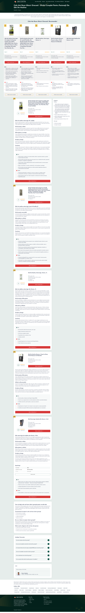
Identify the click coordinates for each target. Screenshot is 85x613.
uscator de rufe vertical (41, 592)
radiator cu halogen (41, 590)
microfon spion (34, 592)
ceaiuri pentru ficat (66, 592)
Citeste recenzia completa (11, 94)
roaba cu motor (21, 590)
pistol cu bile (65, 588)
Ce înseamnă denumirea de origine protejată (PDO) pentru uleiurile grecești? (30, 547)
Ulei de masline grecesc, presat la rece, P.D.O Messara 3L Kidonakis (62, 117)
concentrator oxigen (43, 588)
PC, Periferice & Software (59, 1)
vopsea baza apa (31, 588)
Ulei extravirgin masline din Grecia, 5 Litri (61, 118)
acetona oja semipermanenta (52, 588)
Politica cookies (31, 599)
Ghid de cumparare (58, 123)
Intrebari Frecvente (58, 124)
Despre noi (31, 598)
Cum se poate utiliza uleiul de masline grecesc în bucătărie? (26, 559)
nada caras (37, 588)
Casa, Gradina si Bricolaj (48, 601)
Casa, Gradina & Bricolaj (50, 1)
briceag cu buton (17, 592)
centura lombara (56, 590)
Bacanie (43, 1)
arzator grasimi (60, 588)
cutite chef (16, 590)
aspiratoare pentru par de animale (50, 592)
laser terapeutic (17, 588)
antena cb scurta (63, 590)
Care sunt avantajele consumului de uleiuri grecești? (25, 551)
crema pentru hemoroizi (24, 588)
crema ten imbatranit (28, 590)
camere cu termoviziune (49, 590)
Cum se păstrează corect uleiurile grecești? (24, 555)
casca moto (68, 590)
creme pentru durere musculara (25, 592)
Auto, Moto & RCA (38, 1)
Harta (30, 601)
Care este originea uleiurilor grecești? (23, 540)
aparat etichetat (59, 592)
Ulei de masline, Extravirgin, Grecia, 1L (61, 114)
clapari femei (35, 590)
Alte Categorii (67, 1)
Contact (30, 602)
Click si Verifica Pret (10, 62)
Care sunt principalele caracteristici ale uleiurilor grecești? (26, 544)
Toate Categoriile (46, 604)
